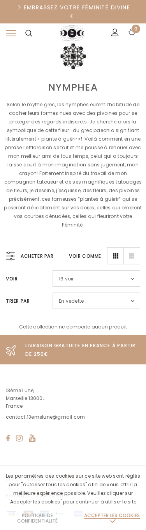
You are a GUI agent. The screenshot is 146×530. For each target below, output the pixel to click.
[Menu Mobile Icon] (11, 33)
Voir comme (85, 256)
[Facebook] (8, 438)
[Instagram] (19, 438)
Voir (12, 278)
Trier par (18, 301)
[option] (73, 349)
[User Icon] (115, 33)
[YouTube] (32, 438)
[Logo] (72, 33)
